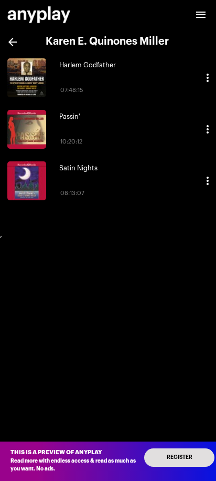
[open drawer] (200, 14)
